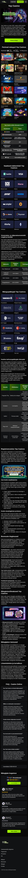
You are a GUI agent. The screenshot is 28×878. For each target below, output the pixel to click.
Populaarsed (4, 50)
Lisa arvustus (14, 783)
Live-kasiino (11, 51)
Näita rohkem (14, 831)
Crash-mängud (17, 51)
